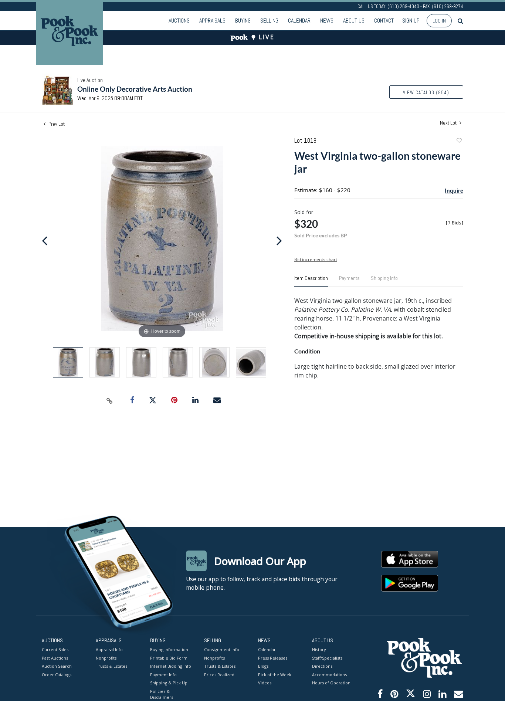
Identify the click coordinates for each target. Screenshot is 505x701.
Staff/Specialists (327, 658)
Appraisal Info (109, 649)
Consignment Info (221, 649)
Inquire (454, 190)
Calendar (299, 20)
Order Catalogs (56, 674)
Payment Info (163, 674)
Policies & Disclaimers (161, 694)
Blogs (263, 666)
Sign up (411, 20)
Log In (439, 20)
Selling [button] (269, 20)
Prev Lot (56, 124)
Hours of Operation (331, 682)
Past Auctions (55, 658)
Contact (384, 20)
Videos (264, 682)
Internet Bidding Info (170, 666)
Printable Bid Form (168, 658)
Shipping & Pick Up (168, 682)
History (319, 649)
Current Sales (55, 649)
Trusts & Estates (111, 666)
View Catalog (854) (426, 92)
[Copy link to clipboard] (109, 400)
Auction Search (57, 666)
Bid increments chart (315, 259)
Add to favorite (458, 141)
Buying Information (169, 649)
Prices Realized (219, 674)
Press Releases (272, 658)
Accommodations (329, 674)
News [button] (326, 20)
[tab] (311, 281)
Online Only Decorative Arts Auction (134, 89)
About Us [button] (354, 20)
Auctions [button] (179, 20)
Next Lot (449, 123)
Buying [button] (243, 20)
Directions (322, 666)
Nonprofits (106, 658)
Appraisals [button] (212, 20)
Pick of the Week (274, 674)
